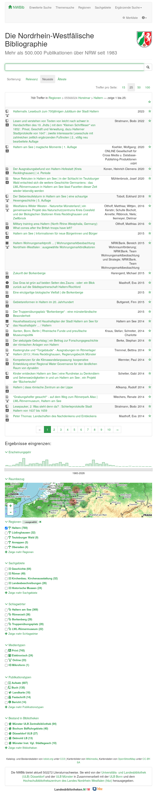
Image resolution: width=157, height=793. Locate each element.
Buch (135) (18, 687)
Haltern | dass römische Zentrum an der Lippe (43, 387)
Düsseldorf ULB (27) (25, 733)
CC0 (62, 758)
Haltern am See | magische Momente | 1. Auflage (45, 147)
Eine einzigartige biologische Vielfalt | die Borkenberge (48, 292)
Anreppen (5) (19, 542)
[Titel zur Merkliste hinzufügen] (149, 111)
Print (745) (18, 650)
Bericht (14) (18, 702)
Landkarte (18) (21, 692)
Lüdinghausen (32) (23, 532)
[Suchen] (148, 67)
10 (109, 429)
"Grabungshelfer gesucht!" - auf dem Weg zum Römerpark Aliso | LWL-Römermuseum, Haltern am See (55, 399)
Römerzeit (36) (20, 614)
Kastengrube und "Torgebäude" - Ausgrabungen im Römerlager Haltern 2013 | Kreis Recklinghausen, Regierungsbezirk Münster (54, 352)
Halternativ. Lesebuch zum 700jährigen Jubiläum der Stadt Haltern (56, 111)
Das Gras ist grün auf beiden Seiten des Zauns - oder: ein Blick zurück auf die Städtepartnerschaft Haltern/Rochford (54, 285)
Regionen (84, 7)
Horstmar (77, 98)
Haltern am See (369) (24, 609)
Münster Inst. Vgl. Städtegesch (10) (34, 743)
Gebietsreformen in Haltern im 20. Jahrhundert (43, 302)
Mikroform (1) (20, 665)
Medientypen (16, 645)
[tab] (14, 79)
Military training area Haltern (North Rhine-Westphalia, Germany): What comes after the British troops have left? (55, 226)
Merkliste (131, 18)
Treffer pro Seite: (106, 87)
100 (147, 87)
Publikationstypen (19, 677)
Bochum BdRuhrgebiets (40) (30, 728)
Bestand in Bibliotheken (23, 718)
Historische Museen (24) (26, 588)
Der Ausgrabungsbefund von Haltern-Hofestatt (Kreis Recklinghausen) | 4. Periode (47, 171)
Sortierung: (14, 79)
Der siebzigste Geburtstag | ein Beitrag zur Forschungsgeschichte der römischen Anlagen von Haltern (55, 342)
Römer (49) (18, 573)
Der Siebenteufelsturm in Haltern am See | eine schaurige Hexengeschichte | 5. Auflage (50, 198)
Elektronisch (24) (22, 655)
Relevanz (32, 79)
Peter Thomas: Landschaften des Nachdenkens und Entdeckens (54, 416)
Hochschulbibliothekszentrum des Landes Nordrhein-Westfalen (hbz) (67, 780)
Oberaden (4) (19, 547)
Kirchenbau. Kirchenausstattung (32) (34, 578)
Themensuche (65, 7)
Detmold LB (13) (22, 738)
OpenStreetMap (127, 758)
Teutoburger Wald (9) (24, 537)
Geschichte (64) (21, 569)
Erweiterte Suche (40, 7)
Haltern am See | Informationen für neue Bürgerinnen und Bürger (55, 233)
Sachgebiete (103, 7)
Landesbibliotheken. (72, 789)
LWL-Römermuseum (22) (27, 629)
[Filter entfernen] (40, 522)
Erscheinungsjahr (19, 452)
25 (131, 87)
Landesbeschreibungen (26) (29, 583)
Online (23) (19, 660)
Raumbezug (16, 479)
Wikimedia (92, 758)
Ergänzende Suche (127, 7)
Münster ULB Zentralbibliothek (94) (34, 724)
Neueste (47, 79)
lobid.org (48, 758)
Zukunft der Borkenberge (29, 273)
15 (123, 87)
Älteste (62, 79)
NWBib (18, 7)
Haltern (99, 98)
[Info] (144, 17)
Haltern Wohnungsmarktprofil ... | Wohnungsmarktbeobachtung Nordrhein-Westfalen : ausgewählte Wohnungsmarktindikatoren (54, 245)
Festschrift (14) (21, 697)
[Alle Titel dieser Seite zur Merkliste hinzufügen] (149, 102)
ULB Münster (64, 776)
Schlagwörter (17, 604)
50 (139, 87)
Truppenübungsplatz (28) (27, 624)
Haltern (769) (19, 528)
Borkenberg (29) (21, 619)
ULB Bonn (116, 776)
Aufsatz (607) (19, 683)
